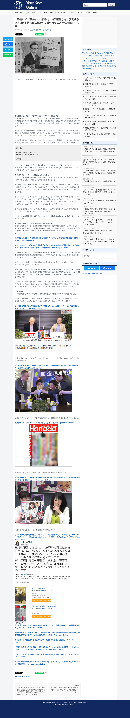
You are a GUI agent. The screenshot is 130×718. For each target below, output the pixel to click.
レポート (96, 66)
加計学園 (103, 66)
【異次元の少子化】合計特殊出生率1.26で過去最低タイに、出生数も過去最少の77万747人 (99, 150)
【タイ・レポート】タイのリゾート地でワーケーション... (100, 116)
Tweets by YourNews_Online (93, 273)
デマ (97, 63)
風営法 (102, 55)
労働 (27, 13)
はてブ (9, 49)
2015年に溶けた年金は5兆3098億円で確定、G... (100, 110)
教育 (97, 55)
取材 (96, 13)
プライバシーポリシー (69, 702)
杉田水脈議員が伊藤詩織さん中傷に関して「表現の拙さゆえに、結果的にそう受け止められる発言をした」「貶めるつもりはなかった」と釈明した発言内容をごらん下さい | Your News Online (47, 537)
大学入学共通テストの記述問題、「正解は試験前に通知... (100, 129)
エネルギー (86, 55)
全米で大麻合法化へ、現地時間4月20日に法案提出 (100, 135)
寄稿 (89, 13)
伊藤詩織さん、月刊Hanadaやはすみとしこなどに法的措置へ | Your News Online (45, 423)
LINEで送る (9, 54)
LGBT (99, 61)
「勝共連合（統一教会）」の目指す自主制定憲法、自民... (100, 91)
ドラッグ (91, 58)
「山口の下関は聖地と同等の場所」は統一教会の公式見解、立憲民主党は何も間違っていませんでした (99, 210)
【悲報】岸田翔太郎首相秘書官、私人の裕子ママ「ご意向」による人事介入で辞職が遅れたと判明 (99, 171)
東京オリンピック (98, 53)
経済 (22, 13)
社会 (39, 13)
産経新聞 (110, 66)
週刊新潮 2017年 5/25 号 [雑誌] (44, 606)
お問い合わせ (81, 702)
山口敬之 (48, 30)
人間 (93, 55)
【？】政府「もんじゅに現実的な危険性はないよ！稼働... (100, 98)
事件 (45, 13)
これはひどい (111, 61)
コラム (81, 13)
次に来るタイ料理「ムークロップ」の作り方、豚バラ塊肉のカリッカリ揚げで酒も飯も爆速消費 (99, 161)
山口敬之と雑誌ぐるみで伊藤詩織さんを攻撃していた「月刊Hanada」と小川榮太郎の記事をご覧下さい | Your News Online (47, 307)
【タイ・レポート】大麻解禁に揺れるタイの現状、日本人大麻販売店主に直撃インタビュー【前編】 (99, 191)
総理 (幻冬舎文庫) (38, 588)
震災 (106, 55)
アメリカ (98, 58)
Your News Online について (51, 702)
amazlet (42, 590)
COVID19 (86, 53)
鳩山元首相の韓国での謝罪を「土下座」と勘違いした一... (100, 85)
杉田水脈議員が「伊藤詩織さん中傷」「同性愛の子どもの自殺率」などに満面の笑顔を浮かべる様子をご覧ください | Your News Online (47, 478)
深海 (33, 30)
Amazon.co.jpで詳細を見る (42, 600)
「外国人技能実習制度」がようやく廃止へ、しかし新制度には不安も (99, 230)
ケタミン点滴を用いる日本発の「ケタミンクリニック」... (100, 104)
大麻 (108, 53)
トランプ (103, 63)
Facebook (108, 268)
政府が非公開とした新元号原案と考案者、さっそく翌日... (100, 123)
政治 (16, 13)
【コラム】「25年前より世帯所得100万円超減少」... (100, 79)
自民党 (112, 63)
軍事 (91, 66)
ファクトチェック (68, 13)
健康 (103, 61)
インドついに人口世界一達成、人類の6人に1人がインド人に (99, 200)
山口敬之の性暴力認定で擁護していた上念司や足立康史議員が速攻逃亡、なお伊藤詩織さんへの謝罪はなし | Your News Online (47, 366)
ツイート (9, 39)
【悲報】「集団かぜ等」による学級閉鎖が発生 (99, 181)
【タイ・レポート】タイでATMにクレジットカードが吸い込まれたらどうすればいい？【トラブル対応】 (99, 221)
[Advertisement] (48, 96)
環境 (33, 13)
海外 (51, 13)
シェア (9, 44)
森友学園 (93, 61)
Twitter (88, 68)
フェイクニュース (88, 63)
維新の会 (85, 66)
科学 (57, 13)
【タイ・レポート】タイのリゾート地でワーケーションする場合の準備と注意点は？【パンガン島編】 (99, 240)
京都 (108, 63)
